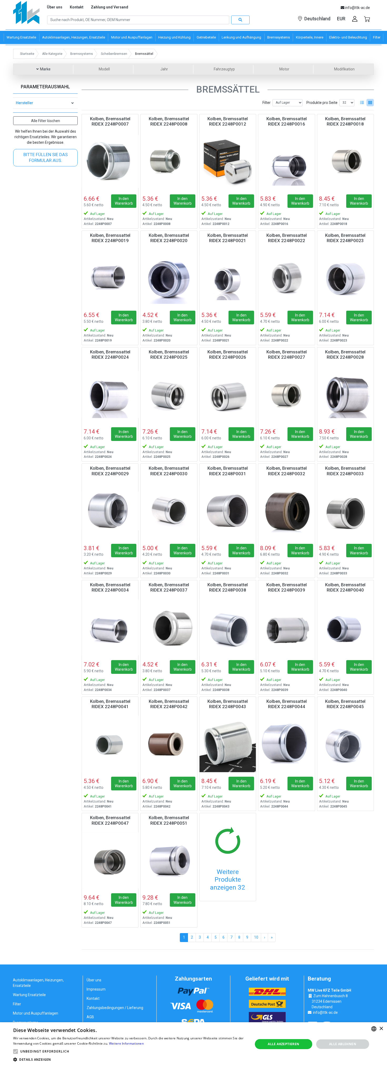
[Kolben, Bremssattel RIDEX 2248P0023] (345, 278)
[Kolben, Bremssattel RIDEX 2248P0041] (110, 744)
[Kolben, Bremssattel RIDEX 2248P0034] (110, 627)
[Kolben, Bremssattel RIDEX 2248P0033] (345, 511)
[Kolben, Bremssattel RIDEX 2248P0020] (169, 278)
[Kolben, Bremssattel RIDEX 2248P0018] (345, 161)
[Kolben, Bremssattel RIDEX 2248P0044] (286, 744)
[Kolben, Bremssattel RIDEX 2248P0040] (345, 627)
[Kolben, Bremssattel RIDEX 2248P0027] (286, 394)
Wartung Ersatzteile (29, 995)
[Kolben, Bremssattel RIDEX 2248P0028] (345, 394)
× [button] (381, 1029)
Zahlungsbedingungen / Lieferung (115, 1008)
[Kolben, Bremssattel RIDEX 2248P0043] (228, 744)
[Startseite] (26, 14)
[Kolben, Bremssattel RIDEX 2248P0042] (169, 744)
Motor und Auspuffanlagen (35, 1013)
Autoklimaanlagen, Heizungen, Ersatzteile (38, 983)
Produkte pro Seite (322, 102)
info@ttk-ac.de (325, 1012)
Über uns (54, 7)
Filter (266, 102)
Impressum (96, 989)
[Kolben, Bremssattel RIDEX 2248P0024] (110, 394)
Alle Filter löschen (45, 121)
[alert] (193, 1044)
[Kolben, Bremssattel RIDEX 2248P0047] (110, 860)
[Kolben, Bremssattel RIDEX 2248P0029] (110, 511)
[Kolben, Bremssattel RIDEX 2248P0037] (169, 627)
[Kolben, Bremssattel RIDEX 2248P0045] (345, 744)
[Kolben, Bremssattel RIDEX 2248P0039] (286, 627)
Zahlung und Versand (109, 7)
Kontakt (76, 7)
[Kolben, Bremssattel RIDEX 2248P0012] (228, 161)
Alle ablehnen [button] (342, 1044)
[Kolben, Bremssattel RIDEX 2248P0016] (286, 161)
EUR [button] (341, 18)
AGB (90, 1017)
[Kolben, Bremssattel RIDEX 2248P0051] (169, 860)
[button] (15, 1051)
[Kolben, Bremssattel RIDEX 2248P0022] (286, 278)
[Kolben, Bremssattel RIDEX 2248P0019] (110, 278)
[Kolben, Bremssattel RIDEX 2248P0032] (286, 511)
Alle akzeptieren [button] (283, 1044)
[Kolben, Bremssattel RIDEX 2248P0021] (228, 278)
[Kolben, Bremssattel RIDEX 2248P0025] (169, 394)
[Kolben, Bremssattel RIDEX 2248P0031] (228, 511)
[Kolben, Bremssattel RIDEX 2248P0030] (169, 511)
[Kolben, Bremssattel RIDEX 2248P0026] (228, 394)
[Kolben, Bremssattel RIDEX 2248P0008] (169, 161)
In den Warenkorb (124, 200)
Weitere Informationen (126, 1043)
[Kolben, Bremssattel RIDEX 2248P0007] (110, 161)
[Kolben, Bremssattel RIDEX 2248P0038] (228, 627)
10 (256, 937)
